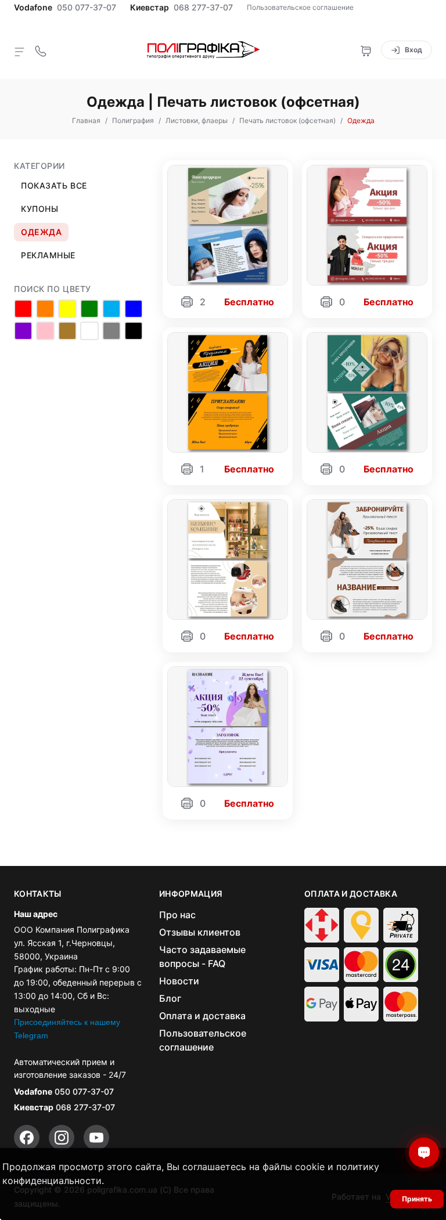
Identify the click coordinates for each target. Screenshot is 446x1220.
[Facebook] (26, 1137)
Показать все (54, 185)
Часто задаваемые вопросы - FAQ (202, 956)
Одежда (41, 232)
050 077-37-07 (86, 7)
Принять (417, 1198)
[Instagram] (61, 1137)
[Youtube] (96, 1137)
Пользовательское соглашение (300, 7)
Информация (191, 893)
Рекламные (48, 255)
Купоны (39, 209)
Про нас (177, 915)
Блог (170, 998)
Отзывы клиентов (199, 932)
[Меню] (20, 51)
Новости (179, 981)
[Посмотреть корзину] (366, 50)
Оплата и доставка (202, 1016)
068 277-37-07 (203, 7)
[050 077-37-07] (40, 50)
